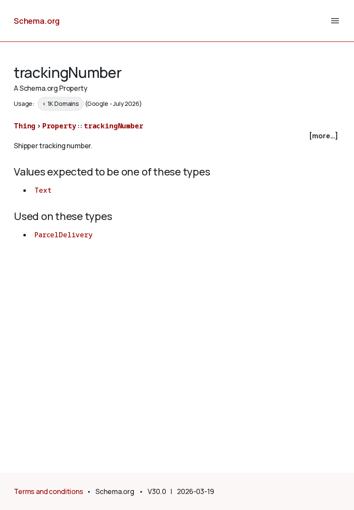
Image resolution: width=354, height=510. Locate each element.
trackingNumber (113, 126)
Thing (24, 126)
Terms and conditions (48, 491)
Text (43, 190)
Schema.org (37, 21)
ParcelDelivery (64, 234)
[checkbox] (177, 136)
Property (59, 126)
